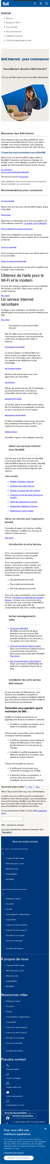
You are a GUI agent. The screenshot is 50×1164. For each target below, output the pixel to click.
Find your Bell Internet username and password (17, 229)
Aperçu (9, 18)
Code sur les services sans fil (16, 930)
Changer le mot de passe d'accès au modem (26, 496)
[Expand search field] (35, 3)
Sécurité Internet (13, 31)
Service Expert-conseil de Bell (14, 347)
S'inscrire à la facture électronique (25, 646)
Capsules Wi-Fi (10, 382)
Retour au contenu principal (25, 841)
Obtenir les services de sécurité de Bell (13, 261)
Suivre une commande (14, 941)
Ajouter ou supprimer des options (25, 490)
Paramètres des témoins (14, 1152)
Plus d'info (5, 295)
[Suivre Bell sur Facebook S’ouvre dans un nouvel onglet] (7, 1119)
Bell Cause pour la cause (15, 864)
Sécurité (9, 909)
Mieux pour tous (12, 869)
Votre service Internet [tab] (25, 181)
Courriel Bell (11, 27)
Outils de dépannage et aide (18, 40)
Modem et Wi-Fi (13, 22)
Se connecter (6, 170)
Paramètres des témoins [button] (14, 948)
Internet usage (6, 215)
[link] (7, 1065)
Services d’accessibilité (15, 1112)
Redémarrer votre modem (22, 510)
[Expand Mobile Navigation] (46, 3)
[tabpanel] (25, 254)
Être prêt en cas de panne (15, 935)
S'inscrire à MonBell (7, 201)
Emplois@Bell (11, 874)
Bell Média (10, 879)
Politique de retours (13, 899)
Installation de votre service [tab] (18, 184)
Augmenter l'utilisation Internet (23, 506)
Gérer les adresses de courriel (23, 501)
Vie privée (10, 904)
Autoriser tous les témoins (19, 1158)
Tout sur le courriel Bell (8, 247)
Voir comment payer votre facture (25, 661)
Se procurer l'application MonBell (15, 172)
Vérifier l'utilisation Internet (22, 481)
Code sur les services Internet (16, 925)
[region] (25, 1144)
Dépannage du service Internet (15, 415)
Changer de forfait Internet (22, 486)
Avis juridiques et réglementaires (18, 914)
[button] (28, 786)
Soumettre (6, 832)
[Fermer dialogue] (45, 1129)
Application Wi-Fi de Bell (13, 399)
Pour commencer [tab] (8, 181)
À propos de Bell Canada (15, 858)
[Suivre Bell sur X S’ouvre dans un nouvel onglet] (7, 1124)
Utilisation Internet (14, 36)
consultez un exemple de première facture (24, 598)
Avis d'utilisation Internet (13, 368)
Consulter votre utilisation (35, 223)
